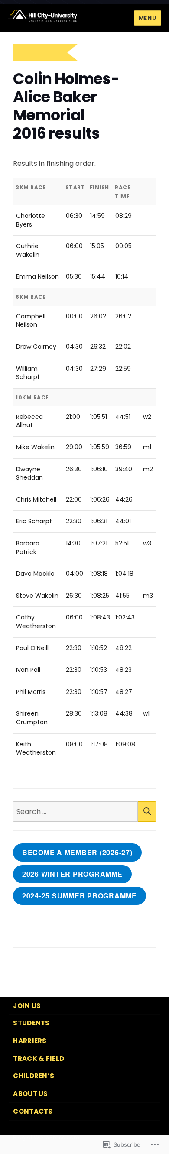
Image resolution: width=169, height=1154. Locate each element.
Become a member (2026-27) (77, 852)
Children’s (33, 1075)
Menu (147, 18)
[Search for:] (75, 812)
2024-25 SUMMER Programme (79, 896)
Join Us (27, 1005)
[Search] (147, 811)
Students (31, 1023)
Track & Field (38, 1058)
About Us (30, 1093)
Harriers (29, 1040)
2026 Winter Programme (72, 874)
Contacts (32, 1111)
